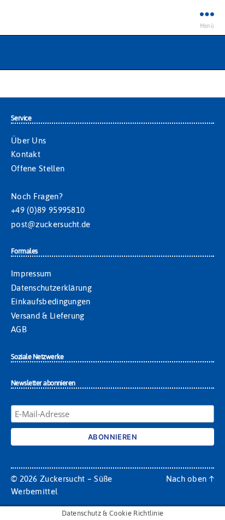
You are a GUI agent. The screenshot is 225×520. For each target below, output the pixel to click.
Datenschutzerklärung (51, 287)
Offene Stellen (37, 168)
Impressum (31, 273)
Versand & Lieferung (48, 315)
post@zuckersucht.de (51, 224)
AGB (19, 329)
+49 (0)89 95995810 (48, 210)
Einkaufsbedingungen (51, 301)
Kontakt (25, 154)
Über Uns (28, 140)
